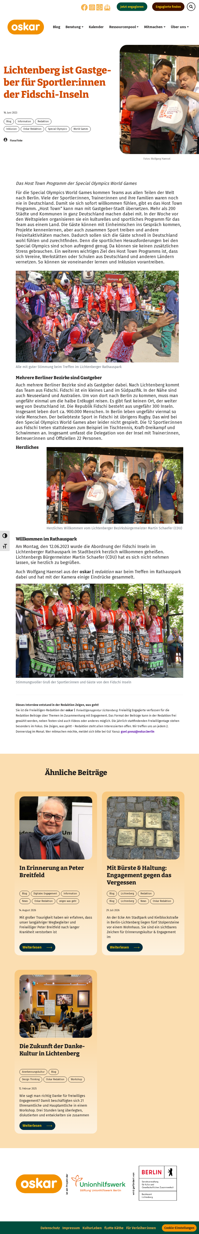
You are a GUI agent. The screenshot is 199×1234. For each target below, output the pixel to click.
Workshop (76, 1079)
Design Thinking (31, 1079)
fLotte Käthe (114, 1228)
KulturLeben (92, 1228)
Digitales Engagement (45, 893)
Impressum (71, 1228)
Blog (56, 27)
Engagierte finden (168, 6)
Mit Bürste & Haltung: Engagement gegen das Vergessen (139, 875)
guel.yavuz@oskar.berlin (137, 731)
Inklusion (11, 129)
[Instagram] (92, 9)
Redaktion (43, 121)
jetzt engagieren (131, 6)
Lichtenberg (127, 893)
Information (24, 121)
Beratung (73, 27)
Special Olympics (57, 129)
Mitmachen (153, 27)
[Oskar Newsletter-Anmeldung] (107, 7)
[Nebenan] (99, 7)
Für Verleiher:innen (141, 1228)
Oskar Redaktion (32, 129)
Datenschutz (50, 1228)
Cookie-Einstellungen (179, 1228)
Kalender (96, 27)
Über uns (178, 27)
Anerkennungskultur (33, 1072)
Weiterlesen (32, 947)
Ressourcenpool (122, 27)
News (25, 901)
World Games (81, 129)
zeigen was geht (67, 901)
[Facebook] (84, 9)
